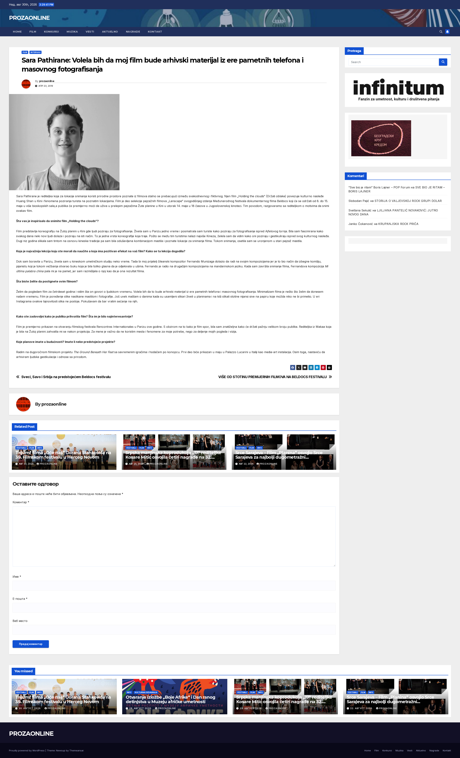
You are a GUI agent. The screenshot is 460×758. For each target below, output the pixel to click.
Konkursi (51, 31)
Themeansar (76, 750)
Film (32, 31)
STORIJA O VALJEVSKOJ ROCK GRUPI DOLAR (408, 201)
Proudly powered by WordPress (27, 750)
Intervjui (35, 52)
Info (39, 448)
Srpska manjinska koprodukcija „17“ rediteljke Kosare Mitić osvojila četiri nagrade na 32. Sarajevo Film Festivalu (173, 457)
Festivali (21, 448)
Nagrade (133, 31)
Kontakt (155, 31)
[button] (441, 31)
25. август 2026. (251, 708)
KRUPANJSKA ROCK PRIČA (398, 224)
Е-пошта (20, 599)
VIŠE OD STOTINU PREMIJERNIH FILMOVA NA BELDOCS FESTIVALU (272, 377)
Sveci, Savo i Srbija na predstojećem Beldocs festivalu (66, 377)
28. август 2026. (141, 708)
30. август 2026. (30, 708)
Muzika (72, 31)
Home (17, 31)
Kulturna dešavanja (146, 692)
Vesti (90, 31)
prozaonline (46, 81)
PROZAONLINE (29, 17)
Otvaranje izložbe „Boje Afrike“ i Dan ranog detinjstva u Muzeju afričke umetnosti (170, 699)
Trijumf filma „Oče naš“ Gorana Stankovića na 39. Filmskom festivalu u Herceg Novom (63, 455)
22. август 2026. (362, 708)
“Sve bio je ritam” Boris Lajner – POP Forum (379, 187)
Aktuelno (110, 31)
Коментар (21, 502)
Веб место (20, 621)
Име (17, 576)
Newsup (60, 750)
